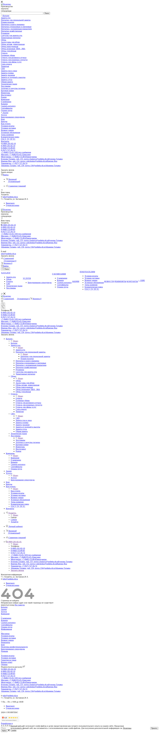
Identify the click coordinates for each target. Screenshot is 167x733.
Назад (15, 341)
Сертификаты (6, 625)
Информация (6, 629)
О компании (6, 618)
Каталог (14, 343)
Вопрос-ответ (6, 662)
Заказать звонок (17, 570)
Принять (154, 728)
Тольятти (14, 522)
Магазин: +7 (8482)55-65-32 (16, 154)
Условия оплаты (7, 636)
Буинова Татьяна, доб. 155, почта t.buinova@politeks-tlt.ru (32, 159)
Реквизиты (5, 642)
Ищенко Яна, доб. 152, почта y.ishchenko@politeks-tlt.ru (29, 161)
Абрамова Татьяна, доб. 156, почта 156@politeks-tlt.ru (31, 166)
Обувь (18, 381)
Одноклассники (12, 205)
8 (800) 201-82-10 (9, 143)
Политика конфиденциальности (14, 647)
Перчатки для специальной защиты (35, 356)
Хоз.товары (20, 440)
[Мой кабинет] (2, 301)
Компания (15, 458)
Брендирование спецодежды (13, 649)
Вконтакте (10, 203)
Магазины (5, 634)
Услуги (14, 478)
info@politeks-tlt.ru (10, 197)
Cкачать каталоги (8, 623)
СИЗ (17, 418)
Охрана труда (6, 627)
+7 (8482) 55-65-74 (16, 152)
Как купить (15, 491)
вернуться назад (7, 605)
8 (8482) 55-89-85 (8, 148)
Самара (14, 520)
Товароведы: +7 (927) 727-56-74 (14, 163)
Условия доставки (8, 638)
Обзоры (4, 664)
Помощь (4, 651)
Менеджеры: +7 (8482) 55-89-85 (19, 157)
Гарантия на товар (8, 660)
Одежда (19, 398)
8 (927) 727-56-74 (8, 150)
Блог (3, 645)
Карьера (4, 620)
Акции (4, 609)
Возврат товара (7, 640)
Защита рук (20, 350)
